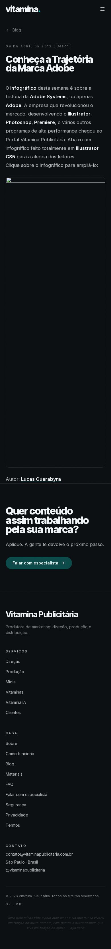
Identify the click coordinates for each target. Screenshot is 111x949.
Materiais (14, 774)
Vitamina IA (16, 702)
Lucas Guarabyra (41, 479)
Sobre (11, 743)
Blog (17, 30)
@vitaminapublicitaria (25, 870)
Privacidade (17, 814)
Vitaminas (14, 692)
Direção (13, 661)
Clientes (13, 712)
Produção (15, 671)
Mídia (11, 681)
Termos (13, 825)
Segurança (16, 804)
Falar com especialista (35, 562)
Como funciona (20, 753)
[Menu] (102, 9)
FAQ (9, 784)
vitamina (23, 9)
